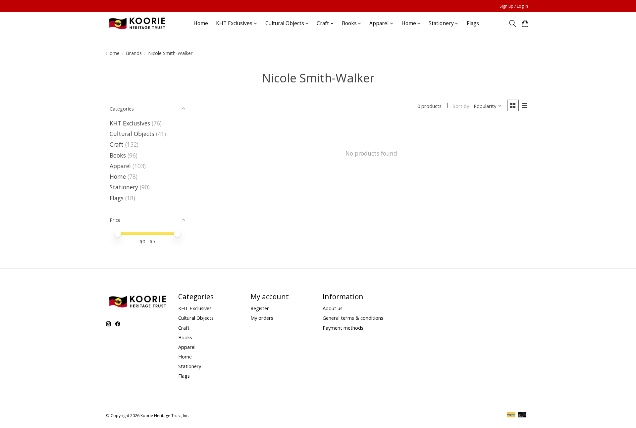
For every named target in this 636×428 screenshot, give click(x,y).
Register (259, 308)
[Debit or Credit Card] (522, 415)
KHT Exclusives (130, 123)
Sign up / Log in (514, 6)
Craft (117, 144)
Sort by (461, 106)
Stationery (124, 187)
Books (118, 155)
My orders (261, 317)
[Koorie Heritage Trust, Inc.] (137, 23)
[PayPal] (511, 415)
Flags (473, 23)
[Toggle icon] (512, 23)
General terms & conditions (353, 317)
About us (333, 308)
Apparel (120, 166)
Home (200, 23)
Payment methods (343, 327)
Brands (134, 53)
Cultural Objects (132, 134)
